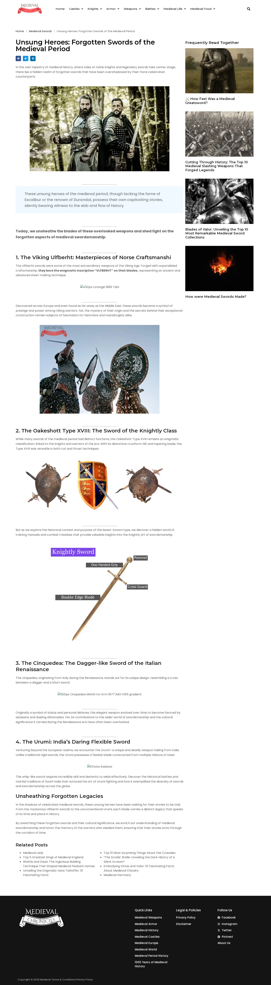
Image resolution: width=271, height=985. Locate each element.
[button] (76, 9)
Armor (111, 9)
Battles (150, 9)
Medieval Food (201, 9)
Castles (74, 9)
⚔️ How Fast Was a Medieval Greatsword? (210, 101)
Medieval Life (173, 9)
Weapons (130, 9)
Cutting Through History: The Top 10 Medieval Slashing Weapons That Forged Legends (216, 166)
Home (60, 9)
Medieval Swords (40, 31)
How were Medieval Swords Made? (215, 297)
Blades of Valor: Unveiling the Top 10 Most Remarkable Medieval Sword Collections (216, 233)
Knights (93, 9)
